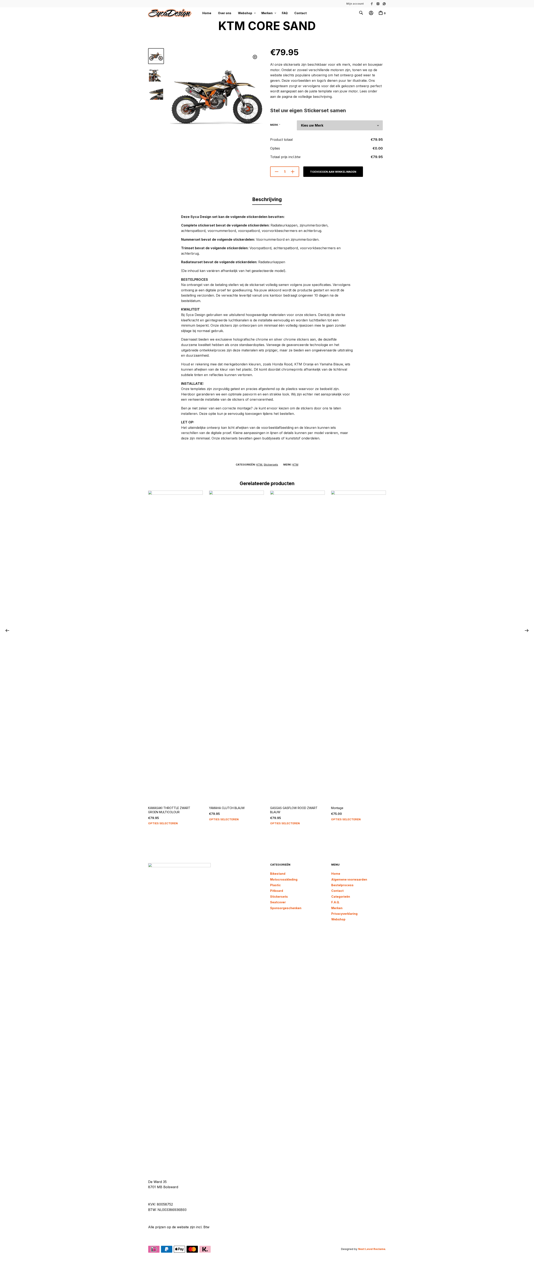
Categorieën (340, 896)
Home (206, 13)
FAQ (285, 13)
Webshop (245, 13)
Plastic (275, 885)
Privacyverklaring (344, 913)
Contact (300, 13)
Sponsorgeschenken (285, 908)
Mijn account (355, 3)
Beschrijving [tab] (267, 199)
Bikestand (277, 873)
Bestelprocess (342, 885)
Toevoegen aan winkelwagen (333, 171)
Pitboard (276, 890)
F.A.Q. (335, 902)
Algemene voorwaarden (349, 879)
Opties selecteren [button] (163, 823)
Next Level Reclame (371, 1249)
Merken (267, 13)
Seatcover (278, 902)
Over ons (224, 13)
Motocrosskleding (283, 879)
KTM (259, 464)
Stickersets (271, 464)
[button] (255, 57)
